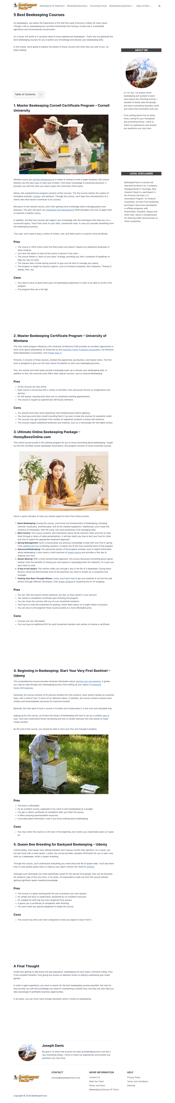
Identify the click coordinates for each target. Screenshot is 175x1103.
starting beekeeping (42, 179)
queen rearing (74, 552)
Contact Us (94, 1077)
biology (37, 196)
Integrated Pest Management (60, 210)
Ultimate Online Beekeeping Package (47, 432)
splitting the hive (31, 546)
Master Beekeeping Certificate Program (50, 336)
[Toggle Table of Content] (39, 95)
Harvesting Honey (98, 6)
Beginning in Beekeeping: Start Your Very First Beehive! (63, 671)
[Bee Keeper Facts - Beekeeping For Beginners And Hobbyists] (25, 6)
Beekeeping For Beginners (52, 6)
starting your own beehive (88, 681)
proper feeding (66, 581)
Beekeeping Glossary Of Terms (104, 1089)
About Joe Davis (97, 1085)
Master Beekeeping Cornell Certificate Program (55, 105)
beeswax (28, 688)
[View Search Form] (159, 6)
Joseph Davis (53, 1046)
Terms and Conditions (137, 1081)
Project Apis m (55, 353)
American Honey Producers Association (81, 349)
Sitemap (131, 1085)
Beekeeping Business (77, 6)
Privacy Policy (133, 1077)
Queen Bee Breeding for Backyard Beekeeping (54, 844)
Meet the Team (96, 1081)
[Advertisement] (64, 72)
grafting (90, 867)
